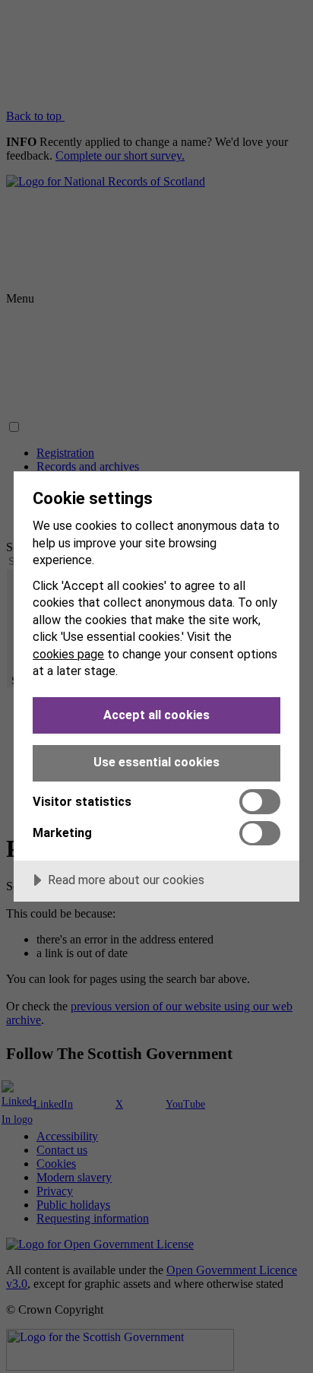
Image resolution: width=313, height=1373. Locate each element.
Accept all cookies (156, 715)
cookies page (68, 654)
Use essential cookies (156, 762)
